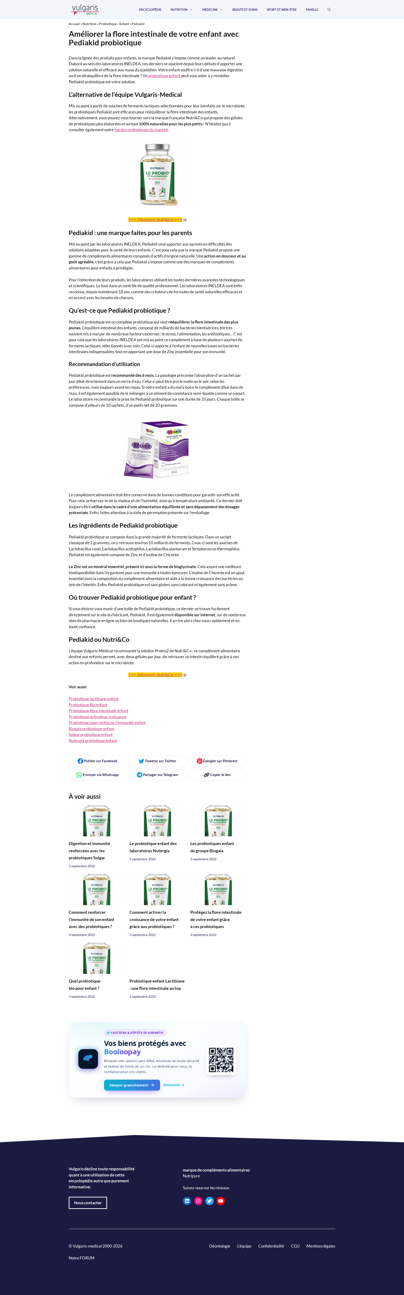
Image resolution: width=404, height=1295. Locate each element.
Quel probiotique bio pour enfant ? (85, 984)
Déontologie (219, 1246)
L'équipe (244, 1246)
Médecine (210, 9)
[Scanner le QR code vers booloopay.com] (221, 1060)
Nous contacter (88, 1202)
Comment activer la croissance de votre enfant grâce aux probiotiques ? (154, 919)
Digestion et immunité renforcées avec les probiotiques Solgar (89, 850)
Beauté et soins (244, 9)
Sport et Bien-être (282, 9)
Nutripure (191, 1175)
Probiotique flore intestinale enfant (98, 710)
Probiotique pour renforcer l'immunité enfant (107, 722)
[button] (329, 10)
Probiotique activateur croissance (97, 716)
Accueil (74, 24)
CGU (295, 1246)
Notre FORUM (81, 1257)
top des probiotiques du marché (141, 129)
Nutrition (179, 9)
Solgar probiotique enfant (90, 734)
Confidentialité (271, 1246)
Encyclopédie (150, 9)
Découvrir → (173, 1084)
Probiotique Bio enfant (88, 704)
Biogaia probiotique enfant (91, 728)
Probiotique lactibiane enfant (94, 698)
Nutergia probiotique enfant (93, 740)
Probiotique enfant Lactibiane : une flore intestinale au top (157, 984)
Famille (312, 9)
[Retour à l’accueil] (85, 9)
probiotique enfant (164, 75)
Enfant (124, 24)
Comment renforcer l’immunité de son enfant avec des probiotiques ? (91, 919)
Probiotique (108, 24)
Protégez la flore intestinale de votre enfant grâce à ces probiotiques (216, 919)
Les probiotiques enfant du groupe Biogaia (212, 847)
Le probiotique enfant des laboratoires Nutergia (153, 847)
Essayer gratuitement (129, 1085)
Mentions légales (321, 1246)
